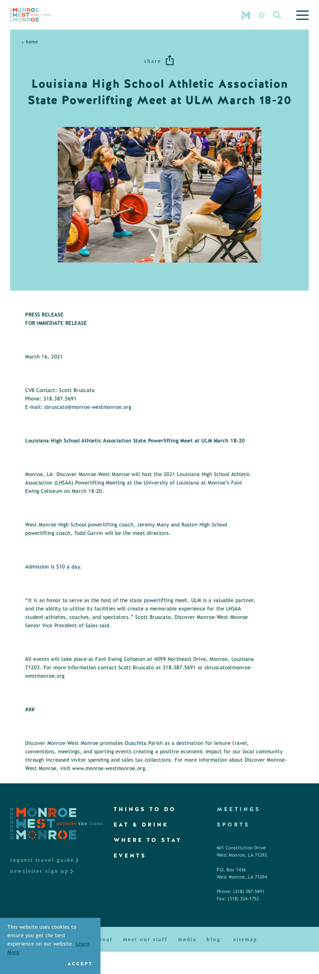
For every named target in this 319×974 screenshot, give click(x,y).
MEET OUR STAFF (145, 939)
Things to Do (144, 809)
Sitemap (246, 939)
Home (32, 42)
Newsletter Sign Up (39, 871)
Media (187, 939)
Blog (214, 939)
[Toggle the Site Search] (277, 14)
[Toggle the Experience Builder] (246, 14)
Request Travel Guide (42, 860)
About (104, 939)
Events (129, 855)
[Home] (30, 15)
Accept (79, 964)
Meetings (239, 809)
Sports (233, 824)
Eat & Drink (141, 824)
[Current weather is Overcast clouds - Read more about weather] (261, 15)
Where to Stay (147, 840)
